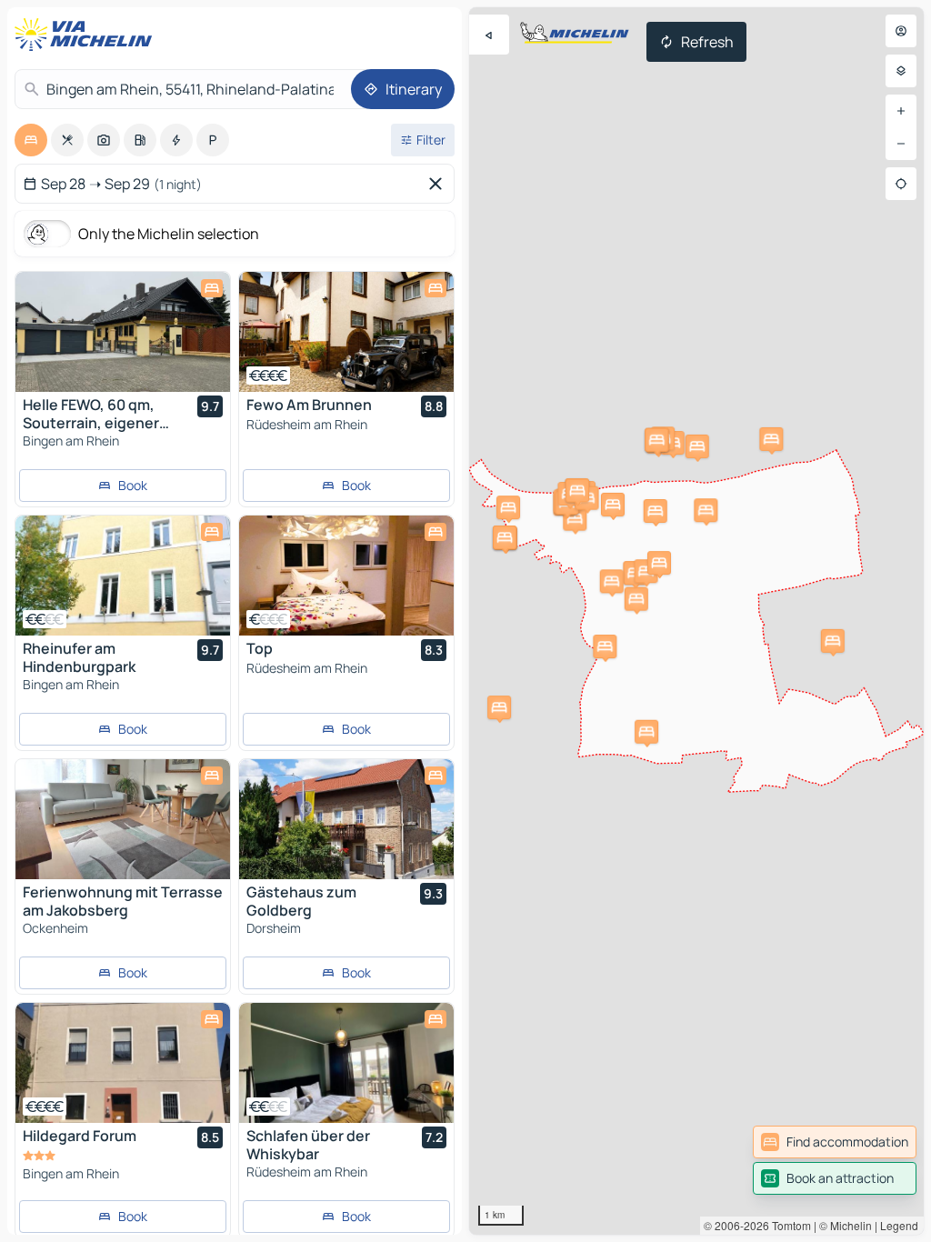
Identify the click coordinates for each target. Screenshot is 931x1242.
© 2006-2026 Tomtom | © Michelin (788, 1225)
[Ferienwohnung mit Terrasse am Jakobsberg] (122, 819)
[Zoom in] (901, 111)
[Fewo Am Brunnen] (346, 332)
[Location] (901, 183)
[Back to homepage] (87, 35)
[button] (646, 732)
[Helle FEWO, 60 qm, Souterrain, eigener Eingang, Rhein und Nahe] (122, 332)
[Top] (346, 576)
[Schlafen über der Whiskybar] (346, 1063)
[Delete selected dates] (439, 184)
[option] (31, 140)
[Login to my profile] (901, 31)
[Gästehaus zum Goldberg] (346, 819)
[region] (696, 621)
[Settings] (901, 71)
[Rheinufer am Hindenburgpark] (122, 576)
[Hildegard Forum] (122, 1063)
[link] (834, 1142)
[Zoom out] (901, 143)
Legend (899, 1225)
